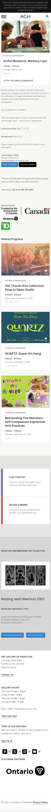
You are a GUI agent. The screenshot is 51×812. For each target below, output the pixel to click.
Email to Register (9, 164)
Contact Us (7, 674)
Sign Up (5, 740)
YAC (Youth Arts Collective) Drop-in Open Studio (24, 288)
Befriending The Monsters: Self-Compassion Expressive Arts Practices (25, 422)
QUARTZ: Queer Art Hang (23, 353)
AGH (25, 16)
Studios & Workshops (13, 56)
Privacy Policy (40, 802)
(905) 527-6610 (8, 667)
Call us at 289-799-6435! (23, 189)
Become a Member (27, 164)
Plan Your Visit (9, 716)
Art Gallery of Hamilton (21, 80)
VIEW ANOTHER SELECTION (12, 635)
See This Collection (35, 635)
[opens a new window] (6, 751)
